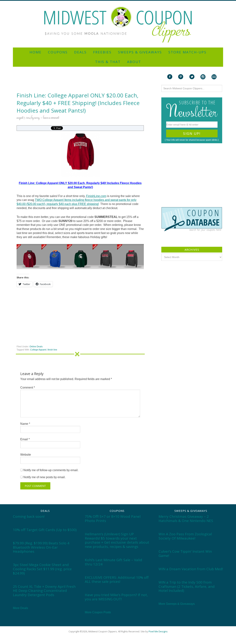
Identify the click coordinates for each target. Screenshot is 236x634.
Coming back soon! (28, 516)
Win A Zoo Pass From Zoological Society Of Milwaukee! (185, 536)
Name (25, 423)
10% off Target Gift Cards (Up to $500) (45, 529)
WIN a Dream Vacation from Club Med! (191, 569)
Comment (27, 387)
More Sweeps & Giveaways (177, 603)
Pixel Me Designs (158, 631)
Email (25, 439)
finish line (52, 349)
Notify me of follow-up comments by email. (50, 470)
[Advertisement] (118, 2)
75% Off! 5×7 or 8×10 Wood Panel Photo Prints (112, 518)
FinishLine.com (96, 196)
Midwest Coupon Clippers (118, 25)
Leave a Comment (51, 118)
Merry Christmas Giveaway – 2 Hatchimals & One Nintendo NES (186, 518)
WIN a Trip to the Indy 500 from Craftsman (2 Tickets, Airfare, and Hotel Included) (187, 586)
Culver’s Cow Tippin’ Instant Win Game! (185, 553)
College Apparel (38, 349)
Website (25, 454)
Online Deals (36, 346)
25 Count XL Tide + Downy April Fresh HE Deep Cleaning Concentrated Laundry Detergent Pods (44, 590)
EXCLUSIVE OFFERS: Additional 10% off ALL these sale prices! (117, 579)
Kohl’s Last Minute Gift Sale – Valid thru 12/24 (113, 562)
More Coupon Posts (98, 612)
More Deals (20, 608)
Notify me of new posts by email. (44, 477)
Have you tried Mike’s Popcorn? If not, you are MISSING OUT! (116, 596)
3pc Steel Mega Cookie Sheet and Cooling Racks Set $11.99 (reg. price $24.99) (42, 569)
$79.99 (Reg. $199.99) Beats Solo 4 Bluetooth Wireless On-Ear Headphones (41, 547)
